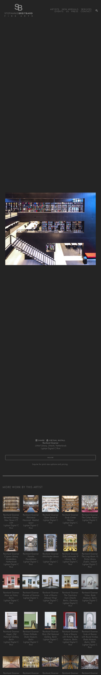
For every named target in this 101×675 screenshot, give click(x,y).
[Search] (97, 10)
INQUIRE (50, 457)
